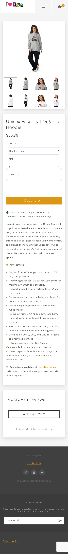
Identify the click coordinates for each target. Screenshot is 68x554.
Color (12, 143)
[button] (34, 151)
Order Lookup (11, 541)
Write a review (34, 414)
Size (11, 159)
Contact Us (34, 463)
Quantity (14, 175)
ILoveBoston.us (47, 367)
